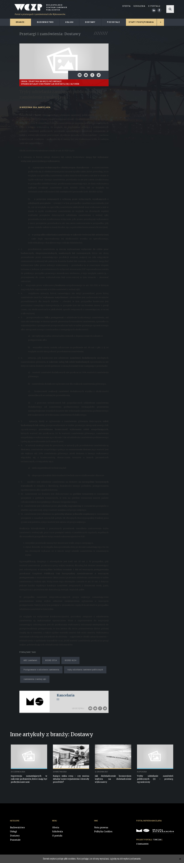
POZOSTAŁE (113, 22)
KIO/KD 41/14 (70, 660)
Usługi (13, 831)
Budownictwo (17, 827)
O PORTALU (154, 6)
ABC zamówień (30, 660)
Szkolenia (57, 831)
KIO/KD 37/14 (51, 660)
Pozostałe (15, 839)
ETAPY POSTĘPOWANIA (141, 22)
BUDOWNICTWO (45, 22)
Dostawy (15, 835)
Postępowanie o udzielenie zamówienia (41, 669)
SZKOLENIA (139, 6)
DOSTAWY (90, 22)
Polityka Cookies (103, 831)
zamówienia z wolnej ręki (35, 679)
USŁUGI (69, 22)
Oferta (55, 827)
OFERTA (126, 6)
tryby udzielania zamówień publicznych (85, 669)
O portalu (57, 835)
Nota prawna (101, 827)
